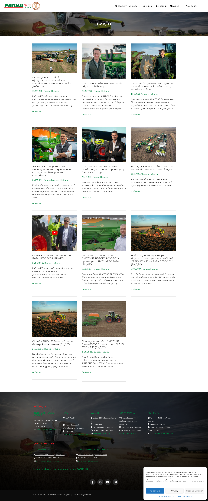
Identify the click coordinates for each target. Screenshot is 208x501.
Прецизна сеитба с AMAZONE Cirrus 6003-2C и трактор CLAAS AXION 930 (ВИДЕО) (103, 344)
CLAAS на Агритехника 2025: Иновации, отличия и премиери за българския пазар (103, 169)
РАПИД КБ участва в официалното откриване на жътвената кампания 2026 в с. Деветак (52, 82)
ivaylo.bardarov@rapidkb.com (76, 434)
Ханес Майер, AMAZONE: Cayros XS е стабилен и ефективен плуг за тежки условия (152, 86)
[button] (138, 6)
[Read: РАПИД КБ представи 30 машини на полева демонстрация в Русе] (153, 144)
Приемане (155, 491)
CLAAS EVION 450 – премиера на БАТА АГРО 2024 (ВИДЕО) (52, 257)
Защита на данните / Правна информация (175, 496)
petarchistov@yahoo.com (88, 461)
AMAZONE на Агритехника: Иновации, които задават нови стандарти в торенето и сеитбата (52, 171)
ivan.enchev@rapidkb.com (129, 433)
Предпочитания (194, 491)
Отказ (174, 491)
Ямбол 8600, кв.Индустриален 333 (92, 455)
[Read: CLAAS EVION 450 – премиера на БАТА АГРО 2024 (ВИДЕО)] (54, 233)
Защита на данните (81, 495)
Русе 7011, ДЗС (69, 418)
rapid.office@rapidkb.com (46, 429)
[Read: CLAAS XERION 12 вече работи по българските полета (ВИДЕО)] (54, 319)
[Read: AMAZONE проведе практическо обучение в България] (104, 61)
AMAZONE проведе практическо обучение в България (102, 85)
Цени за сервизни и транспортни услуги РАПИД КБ (60, 469)
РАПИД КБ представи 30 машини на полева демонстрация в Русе (152, 168)
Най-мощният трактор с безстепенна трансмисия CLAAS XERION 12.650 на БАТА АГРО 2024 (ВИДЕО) (152, 260)
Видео (47, 91)
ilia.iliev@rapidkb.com (101, 433)
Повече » (36, 111)
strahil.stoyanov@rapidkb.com (161, 433)
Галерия (55, 180)
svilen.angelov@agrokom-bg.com (49, 461)
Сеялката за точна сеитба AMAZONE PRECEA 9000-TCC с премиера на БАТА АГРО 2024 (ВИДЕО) (101, 260)
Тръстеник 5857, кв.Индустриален (50, 455)
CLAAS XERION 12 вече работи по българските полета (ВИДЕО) (53, 343)
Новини (55, 91)
